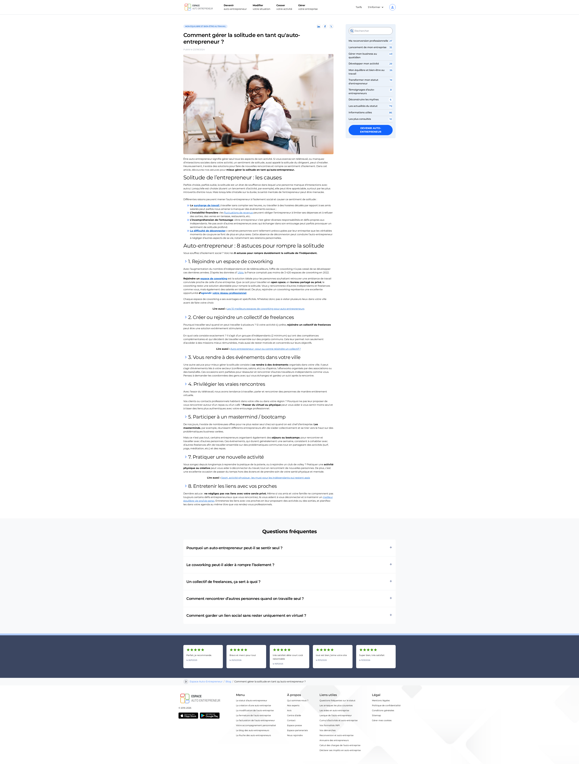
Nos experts (293, 705)
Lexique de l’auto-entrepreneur (336, 715)
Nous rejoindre (295, 735)
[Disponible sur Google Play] (210, 716)
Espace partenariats (297, 730)
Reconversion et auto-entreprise (336, 735)
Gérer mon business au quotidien (363, 55)
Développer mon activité (364, 63)
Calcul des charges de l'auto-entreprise (340, 745)
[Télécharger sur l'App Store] (188, 716)
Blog (228, 681)
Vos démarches (328, 730)
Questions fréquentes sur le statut (337, 700)
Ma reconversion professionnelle (368, 40)
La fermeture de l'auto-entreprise (253, 715)
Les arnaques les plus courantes (336, 705)
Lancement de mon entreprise (367, 47)
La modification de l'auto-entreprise (255, 710)
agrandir (206, 293)
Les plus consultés (360, 119)
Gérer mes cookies (382, 720)
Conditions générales (383, 710)
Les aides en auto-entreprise (334, 710)
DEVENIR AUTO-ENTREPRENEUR (370, 130)
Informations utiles (360, 112)
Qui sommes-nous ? (297, 700)
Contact (291, 720)
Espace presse (294, 725)
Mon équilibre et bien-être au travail (366, 72)
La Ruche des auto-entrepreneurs (253, 735)
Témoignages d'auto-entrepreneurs (362, 91)
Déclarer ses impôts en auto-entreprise (340, 750)
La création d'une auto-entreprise (253, 705)
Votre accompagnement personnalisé (256, 725)
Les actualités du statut (363, 106)
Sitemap (376, 715)
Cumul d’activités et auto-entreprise (339, 720)
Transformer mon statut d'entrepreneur (363, 81)
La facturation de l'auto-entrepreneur (255, 720)
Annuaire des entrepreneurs (334, 740)
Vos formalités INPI (330, 725)
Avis (289, 710)
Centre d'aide (294, 715)
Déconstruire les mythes (364, 99)
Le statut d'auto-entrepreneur (251, 700)
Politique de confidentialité (386, 705)
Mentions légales (381, 700)
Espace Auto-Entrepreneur (206, 681)
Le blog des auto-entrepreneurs (252, 730)
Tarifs (359, 7)
